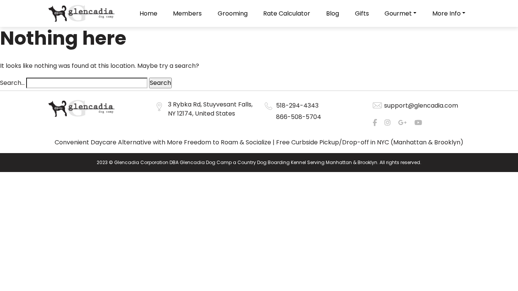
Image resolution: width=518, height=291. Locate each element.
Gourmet (398, 13)
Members (187, 13)
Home (148, 13)
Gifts (362, 13)
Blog (332, 13)
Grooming (233, 13)
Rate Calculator (286, 13)
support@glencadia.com (421, 105)
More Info (446, 13)
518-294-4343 (297, 105)
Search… (12, 82)
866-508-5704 (298, 117)
